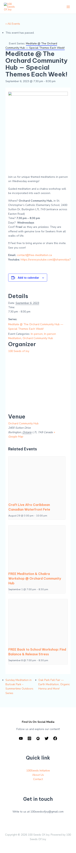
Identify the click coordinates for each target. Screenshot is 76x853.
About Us (38, 775)
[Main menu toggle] (68, 7)
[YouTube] (21, 738)
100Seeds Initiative (38, 770)
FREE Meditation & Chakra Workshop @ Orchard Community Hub (34, 578)
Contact (38, 779)
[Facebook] (55, 738)
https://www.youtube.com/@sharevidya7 (46, 259)
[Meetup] (38, 738)
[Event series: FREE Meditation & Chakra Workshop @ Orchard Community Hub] (49, 589)
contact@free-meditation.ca (34, 255)
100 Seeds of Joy (18, 351)
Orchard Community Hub (38, 338)
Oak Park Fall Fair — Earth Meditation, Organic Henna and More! (54, 684)
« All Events (12, 24)
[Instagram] (29, 738)
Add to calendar (28, 277)
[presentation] (36, 477)
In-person (37, 334)
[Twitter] (47, 738)
